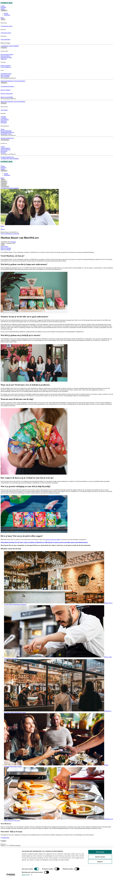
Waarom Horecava (6, 149)
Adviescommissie (5, 148)
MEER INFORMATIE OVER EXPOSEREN (13, 81)
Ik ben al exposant (5, 65)
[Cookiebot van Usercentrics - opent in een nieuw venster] (11, 875)
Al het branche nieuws (7, 26)
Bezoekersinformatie (6, 130)
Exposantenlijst (5, 119)
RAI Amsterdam (5, 76)
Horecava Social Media (7, 97)
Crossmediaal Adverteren (7, 86)
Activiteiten (4, 118)
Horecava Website (5, 90)
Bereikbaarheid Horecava (7, 132)
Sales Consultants (5, 75)
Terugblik (3, 116)
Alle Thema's (4, 110)
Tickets (2, 129)
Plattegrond (4, 59)
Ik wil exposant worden (7, 54)
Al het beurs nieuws (6, 32)
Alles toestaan (100, 852)
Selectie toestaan (100, 856)
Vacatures (3, 152)
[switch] (57, 869)
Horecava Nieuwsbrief (7, 93)
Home (2, 17)
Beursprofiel (4, 151)
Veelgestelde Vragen (6, 73)
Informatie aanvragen (6, 57)
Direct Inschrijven (5, 56)
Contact (3, 146)
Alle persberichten (5, 39)
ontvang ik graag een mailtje (52, 539)
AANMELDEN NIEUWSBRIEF (10, 46)
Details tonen (26, 874)
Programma (4, 122)
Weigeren (100, 861)
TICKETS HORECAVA (7, 138)
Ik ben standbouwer (6, 67)
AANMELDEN (5, 837)
